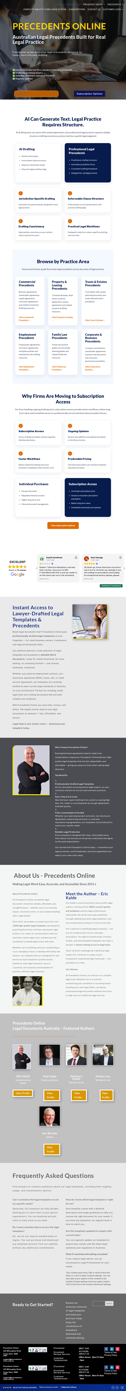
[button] (124, 568)
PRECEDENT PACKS (92, 4)
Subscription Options (89, 93)
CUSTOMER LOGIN (112, 9)
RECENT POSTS (75, 4)
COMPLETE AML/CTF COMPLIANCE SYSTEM (44, 9)
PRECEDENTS (114, 4)
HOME (57, 4)
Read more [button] (44, 579)
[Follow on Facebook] (106, 1349)
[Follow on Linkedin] (112, 1349)
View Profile (23, 1093)
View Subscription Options (63, 525)
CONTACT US (94, 9)
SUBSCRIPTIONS (77, 9)
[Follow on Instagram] (117, 1349)
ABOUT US (64, 4)
